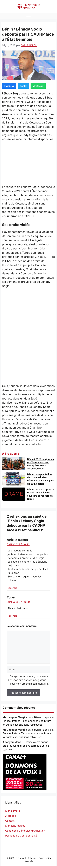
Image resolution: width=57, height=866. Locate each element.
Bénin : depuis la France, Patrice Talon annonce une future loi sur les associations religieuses (28, 721)
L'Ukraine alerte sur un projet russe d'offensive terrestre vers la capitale (26, 746)
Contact (9, 820)
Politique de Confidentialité (21, 835)
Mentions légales (15, 825)
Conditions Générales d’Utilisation (25, 830)
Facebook (9, 86)
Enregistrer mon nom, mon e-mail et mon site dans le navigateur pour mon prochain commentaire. (29, 680)
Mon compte (12, 810)
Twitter (23, 86)
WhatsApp (38, 86)
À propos (10, 815)
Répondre (12, 588)
